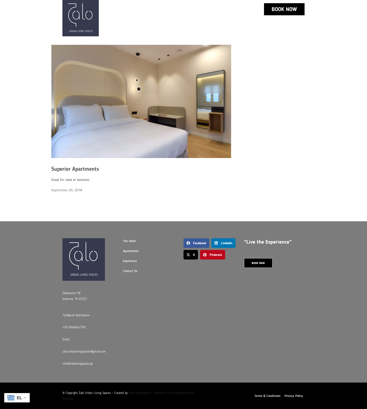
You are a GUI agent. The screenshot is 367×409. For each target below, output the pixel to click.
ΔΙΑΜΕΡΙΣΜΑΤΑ (135, 9)
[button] (196, 243)
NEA (215, 9)
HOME (111, 9)
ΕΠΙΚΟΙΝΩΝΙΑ (193, 9)
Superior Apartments (75, 168)
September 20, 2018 (66, 190)
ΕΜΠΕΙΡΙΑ (167, 9)
